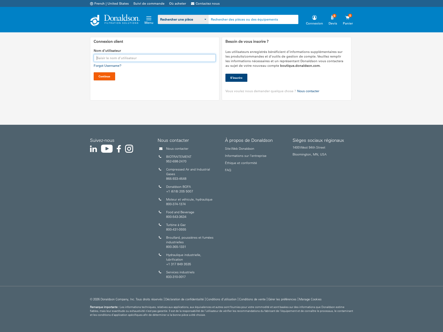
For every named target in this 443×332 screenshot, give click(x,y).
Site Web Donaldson (239, 148)
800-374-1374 (176, 204)
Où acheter (177, 3)
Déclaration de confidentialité (184, 299)
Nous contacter (308, 91)
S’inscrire (236, 77)
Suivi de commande (149, 3)
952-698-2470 (176, 161)
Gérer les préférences (282, 299)
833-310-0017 (176, 277)
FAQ (228, 170)
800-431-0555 (176, 229)
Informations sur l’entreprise (245, 156)
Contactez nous (208, 3)
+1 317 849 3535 (178, 264)
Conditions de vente (252, 299)
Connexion (314, 23)
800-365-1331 (176, 247)
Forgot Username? (107, 65)
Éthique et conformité (241, 163)
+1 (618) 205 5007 (179, 191)
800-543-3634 (176, 217)
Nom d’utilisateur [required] (107, 51)
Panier (348, 23)
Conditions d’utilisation (221, 299)
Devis (333, 23)
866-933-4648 (176, 179)
